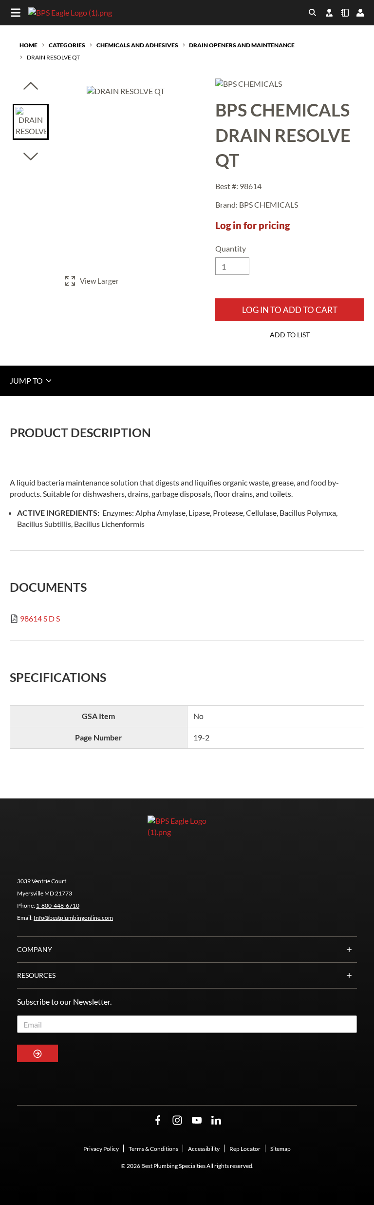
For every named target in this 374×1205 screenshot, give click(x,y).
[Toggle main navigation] (15, 13)
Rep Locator (245, 1148)
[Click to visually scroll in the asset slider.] (31, 86)
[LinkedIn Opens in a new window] (216, 1120)
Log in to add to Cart (289, 310)
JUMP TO (27, 380)
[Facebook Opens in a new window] (158, 1120)
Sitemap (280, 1148)
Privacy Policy (101, 1148)
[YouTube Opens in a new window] (197, 1120)
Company (34, 949)
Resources (36, 975)
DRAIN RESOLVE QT (53, 57)
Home (28, 45)
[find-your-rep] (329, 13)
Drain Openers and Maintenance (242, 45)
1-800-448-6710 (57, 905)
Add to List (290, 334)
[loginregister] (360, 13)
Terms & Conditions (153, 1148)
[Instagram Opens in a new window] (177, 1120)
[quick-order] (345, 13)
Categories (67, 45)
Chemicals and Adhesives (137, 45)
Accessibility (204, 1148)
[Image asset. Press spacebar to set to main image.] (31, 122)
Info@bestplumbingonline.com (73, 917)
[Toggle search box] (313, 13)
